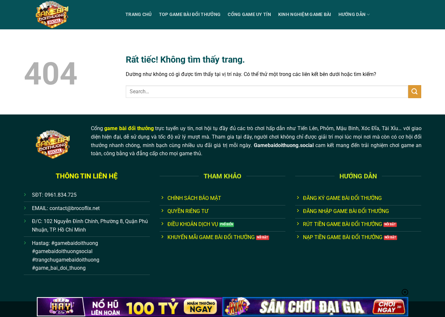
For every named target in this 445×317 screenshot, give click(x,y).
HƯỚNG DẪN (352, 14)
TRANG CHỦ (138, 14)
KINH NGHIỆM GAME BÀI (304, 14)
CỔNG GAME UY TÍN (249, 14)
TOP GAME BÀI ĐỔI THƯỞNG (190, 14)
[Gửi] (414, 91)
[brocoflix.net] (70, 14)
